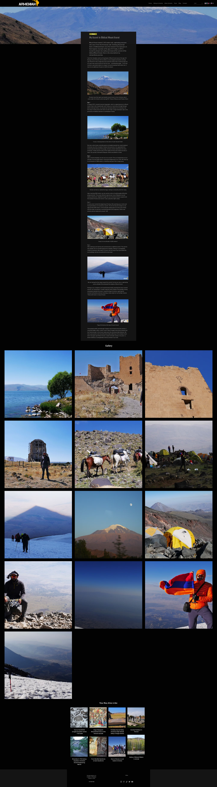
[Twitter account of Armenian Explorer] (129, 782)
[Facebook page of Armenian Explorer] (124, 782)
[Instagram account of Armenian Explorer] (121, 782)
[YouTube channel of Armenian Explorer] (132, 782)
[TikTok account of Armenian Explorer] (127, 782)
